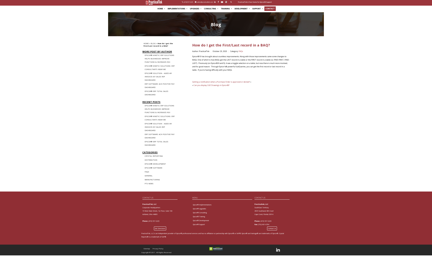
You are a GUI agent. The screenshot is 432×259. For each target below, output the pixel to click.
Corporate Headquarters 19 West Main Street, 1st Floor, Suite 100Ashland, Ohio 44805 (157, 210)
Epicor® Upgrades (199, 209)
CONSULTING (210, 8)
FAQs (241, 51)
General (149, 176)
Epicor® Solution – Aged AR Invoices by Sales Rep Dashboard (158, 76)
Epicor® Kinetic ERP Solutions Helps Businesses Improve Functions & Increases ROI (159, 58)
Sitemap (147, 249)
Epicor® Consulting (200, 213)
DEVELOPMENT (241, 8)
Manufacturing (152, 180)
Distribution (151, 160)
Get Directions (160, 228)
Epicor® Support (199, 224)
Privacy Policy (158, 249)
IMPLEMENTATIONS (176, 8)
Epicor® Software (153, 168)
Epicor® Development (155, 164)
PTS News (149, 184)
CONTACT (270, 8)
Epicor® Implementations (202, 205)
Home (146, 43)
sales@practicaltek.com (205, 2)
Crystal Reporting (154, 156)
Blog (153, 43)
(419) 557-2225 (188, 2)
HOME (160, 8)
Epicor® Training (199, 216)
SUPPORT (256, 8)
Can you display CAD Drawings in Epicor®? (212, 85)
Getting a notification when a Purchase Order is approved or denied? (221, 82)
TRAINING (225, 8)
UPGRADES (194, 8)
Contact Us (272, 228)
